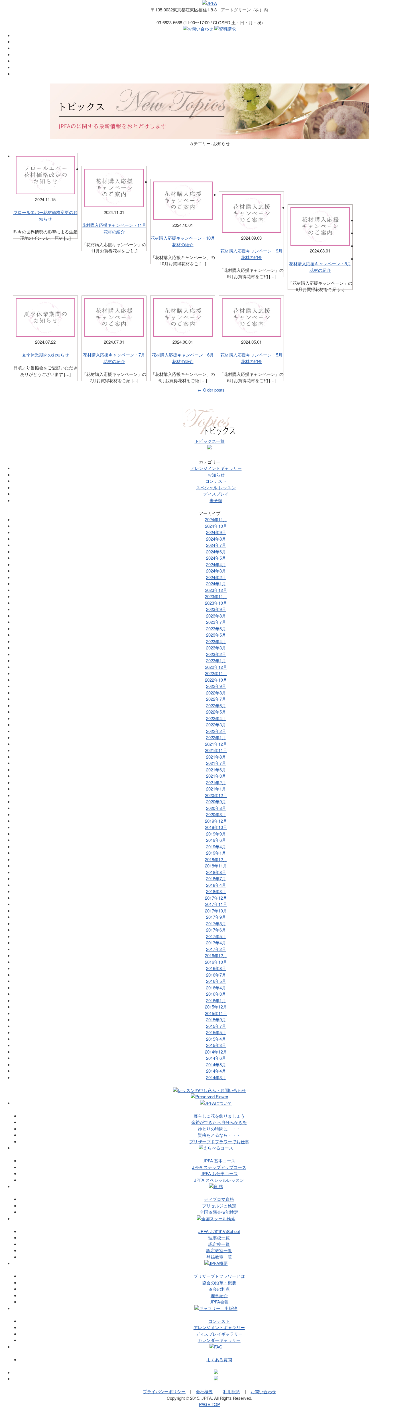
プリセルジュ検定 (219, 1206)
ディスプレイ (216, 494)
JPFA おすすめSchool (219, 1231)
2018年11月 (216, 866)
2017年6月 (216, 930)
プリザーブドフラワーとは (219, 1276)
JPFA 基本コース (219, 1161)
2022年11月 (216, 673)
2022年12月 (216, 667)
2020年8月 (216, 808)
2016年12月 (216, 955)
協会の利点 (219, 1289)
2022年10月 (216, 680)
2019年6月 (216, 840)
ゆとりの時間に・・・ (219, 1129)
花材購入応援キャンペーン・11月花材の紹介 (114, 228)
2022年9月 (216, 686)
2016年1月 (216, 1000)
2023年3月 (216, 648)
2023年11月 (216, 596)
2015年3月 (216, 1045)
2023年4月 (216, 641)
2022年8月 (216, 693)
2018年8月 (216, 872)
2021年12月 (216, 744)
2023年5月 (216, 635)
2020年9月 (216, 801)
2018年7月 (216, 878)
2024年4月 (216, 564)
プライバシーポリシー (164, 1391)
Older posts (211, 390)
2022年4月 (216, 718)
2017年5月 (216, 936)
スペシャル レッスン (216, 487)
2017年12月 (216, 898)
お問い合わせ (263, 1391)
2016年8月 (216, 968)
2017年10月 (216, 911)
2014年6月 (216, 1058)
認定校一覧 (219, 1244)
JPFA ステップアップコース (219, 1167)
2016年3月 (216, 994)
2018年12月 (216, 859)
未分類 (216, 500)
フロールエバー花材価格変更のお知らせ (45, 215)
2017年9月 (216, 917)
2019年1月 (216, 853)
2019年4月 (216, 846)
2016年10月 (216, 962)
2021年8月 (216, 757)
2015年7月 (216, 1026)
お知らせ (216, 475)
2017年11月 (216, 904)
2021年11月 (216, 750)
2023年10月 (216, 603)
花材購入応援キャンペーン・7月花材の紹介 (114, 358)
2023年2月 (216, 654)
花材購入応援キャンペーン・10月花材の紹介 (182, 241)
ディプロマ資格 (219, 1199)
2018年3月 (216, 891)
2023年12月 (216, 590)
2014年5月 (216, 1064)
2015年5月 (216, 1032)
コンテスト (216, 481)
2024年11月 (216, 519)
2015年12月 (216, 1007)
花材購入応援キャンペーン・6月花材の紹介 (183, 358)
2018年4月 (216, 885)
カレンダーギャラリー (219, 1340)
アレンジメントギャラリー (216, 468)
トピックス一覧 (210, 441)
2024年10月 (216, 526)
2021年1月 (216, 789)
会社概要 (204, 1391)
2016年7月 (216, 975)
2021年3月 (216, 776)
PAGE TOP (209, 1404)
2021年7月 (216, 763)
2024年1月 (216, 583)
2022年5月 (216, 712)
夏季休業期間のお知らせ (45, 355)
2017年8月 (216, 923)
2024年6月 (216, 552)
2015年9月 (216, 1019)
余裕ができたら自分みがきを (219, 1122)
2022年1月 (216, 737)
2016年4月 (216, 988)
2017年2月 (216, 949)
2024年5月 (216, 558)
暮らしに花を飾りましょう (219, 1116)
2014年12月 (216, 1052)
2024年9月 (216, 532)
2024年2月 (216, 577)
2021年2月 (216, 782)
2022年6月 (216, 705)
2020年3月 (216, 814)
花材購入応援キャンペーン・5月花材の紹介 (251, 358)
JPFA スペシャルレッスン (219, 1180)
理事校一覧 (219, 1237)
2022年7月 (216, 699)
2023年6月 (216, 628)
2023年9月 (216, 609)
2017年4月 (216, 943)
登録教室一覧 (219, 1257)
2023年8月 (216, 616)
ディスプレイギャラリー (219, 1334)
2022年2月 (216, 731)
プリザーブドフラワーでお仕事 (219, 1141)
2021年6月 (216, 770)
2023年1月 (216, 660)
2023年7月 (216, 622)
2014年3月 (216, 1077)
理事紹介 (219, 1295)
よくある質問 (219, 1359)
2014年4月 (216, 1071)
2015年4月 (216, 1039)
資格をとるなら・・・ (219, 1135)
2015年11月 (216, 1013)
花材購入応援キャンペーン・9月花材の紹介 (251, 254)
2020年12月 (216, 795)
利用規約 (231, 1391)
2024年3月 (216, 571)
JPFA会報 (219, 1302)
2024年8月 (216, 539)
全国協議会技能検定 (219, 1212)
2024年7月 (216, 545)
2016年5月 (216, 981)
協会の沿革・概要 (219, 1282)
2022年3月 (216, 725)
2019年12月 (216, 821)
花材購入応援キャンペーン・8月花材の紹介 (320, 266)
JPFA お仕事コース (219, 1173)
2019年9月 (216, 834)
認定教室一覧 (219, 1250)
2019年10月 (216, 827)
